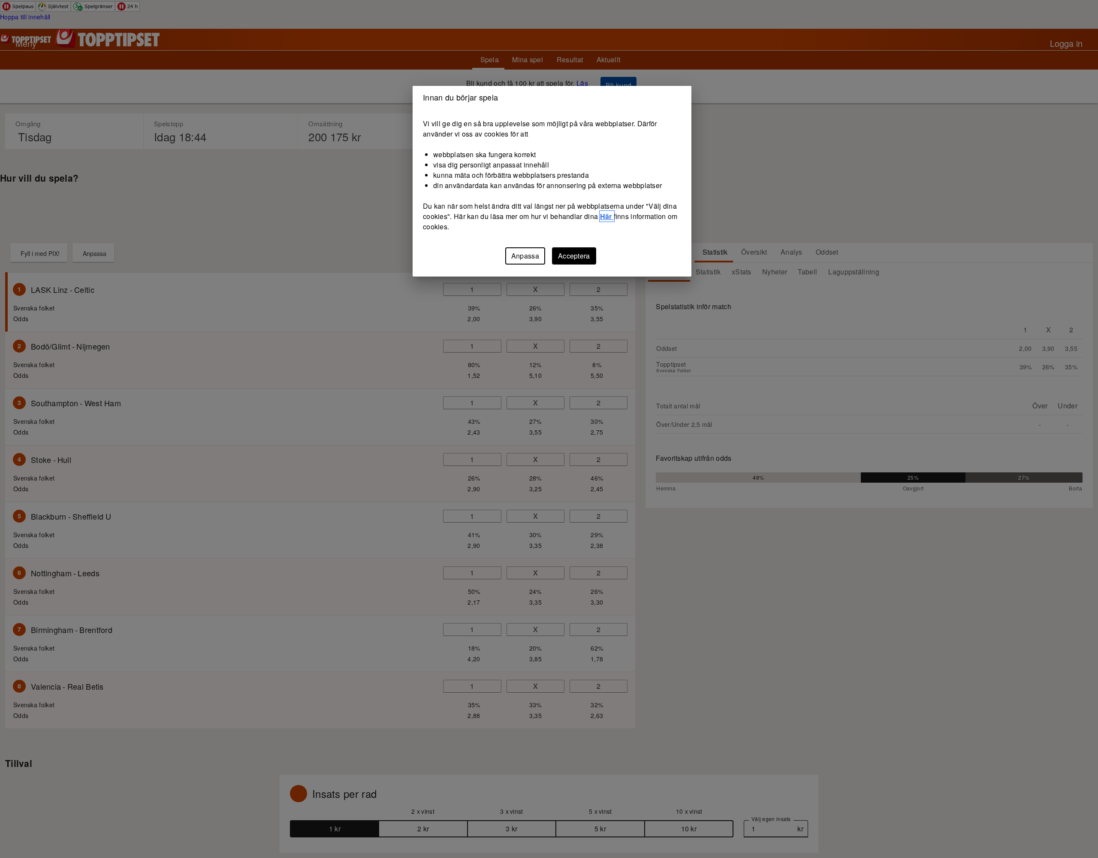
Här (607, 216)
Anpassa (525, 256)
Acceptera (574, 256)
